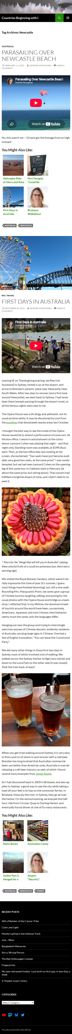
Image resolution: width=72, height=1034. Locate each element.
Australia (8, 46)
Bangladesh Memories (14, 946)
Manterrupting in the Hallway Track (21, 933)
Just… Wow (8, 939)
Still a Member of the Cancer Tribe (20, 921)
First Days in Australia (36, 301)
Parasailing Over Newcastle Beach (29, 55)
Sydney (40, 891)
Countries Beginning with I (20, 18)
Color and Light (10, 927)
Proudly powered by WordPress (16, 1029)
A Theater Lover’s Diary (14, 980)
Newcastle (26, 225)
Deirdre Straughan (40, 65)
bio (4, 295)
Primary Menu (68, 18)
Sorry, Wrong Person (13, 952)
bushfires (11, 422)
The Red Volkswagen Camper (17, 958)
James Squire (43, 773)
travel (10, 295)
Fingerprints (8, 965)
